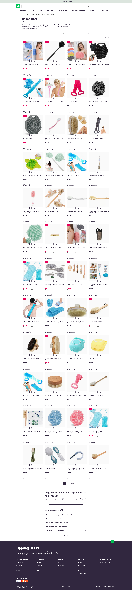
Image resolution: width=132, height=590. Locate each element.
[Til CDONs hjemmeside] (18, 6)
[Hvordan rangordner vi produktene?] (88, 34)
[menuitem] (22, 10)
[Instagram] (63, 586)
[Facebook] (69, 586)
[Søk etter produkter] (88, 6)
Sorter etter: (93, 34)
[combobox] (55, 6)
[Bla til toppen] (112, 541)
